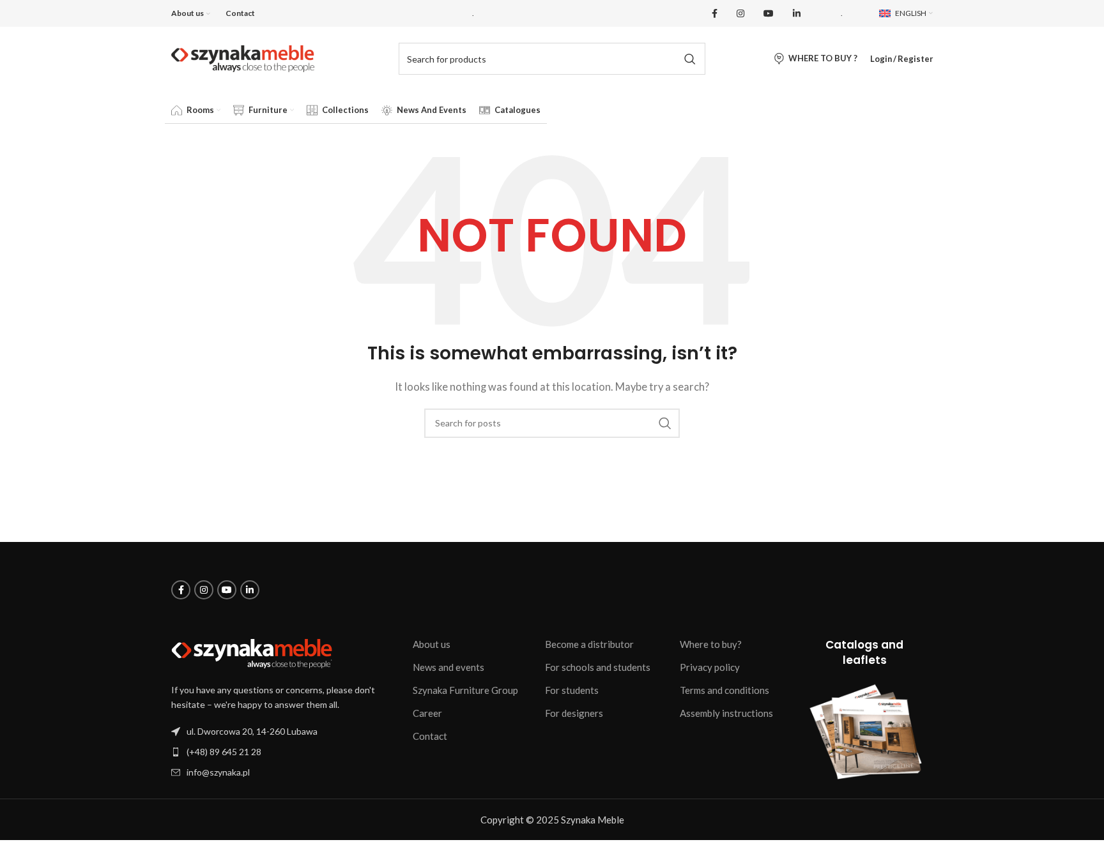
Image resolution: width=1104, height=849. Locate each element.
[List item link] (285, 751)
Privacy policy (710, 667)
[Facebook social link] (714, 13)
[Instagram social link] (740, 13)
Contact (430, 736)
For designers (574, 713)
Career (427, 713)
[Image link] (251, 652)
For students (572, 690)
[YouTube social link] (769, 13)
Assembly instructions (726, 713)
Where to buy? (711, 644)
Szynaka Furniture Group (465, 690)
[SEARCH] (689, 58)
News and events (448, 667)
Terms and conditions (724, 690)
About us (431, 644)
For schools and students (597, 667)
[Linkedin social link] (796, 13)
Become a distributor (589, 644)
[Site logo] (242, 57)
